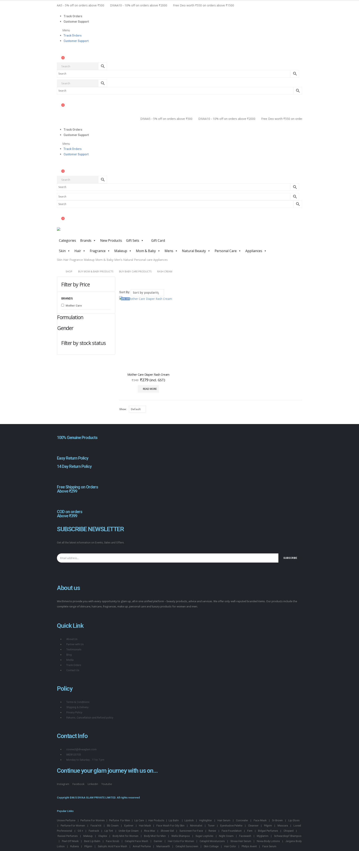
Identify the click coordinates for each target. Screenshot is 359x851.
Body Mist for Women (125, 836)
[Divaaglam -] (88, 231)
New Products (111, 240)
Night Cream (226, 836)
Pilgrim (268, 825)
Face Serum (269, 846)
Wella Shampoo (180, 836)
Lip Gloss (294, 820)
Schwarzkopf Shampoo (287, 836)
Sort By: (124, 292)
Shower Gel (167, 830)
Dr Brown (277, 820)
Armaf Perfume (142, 846)
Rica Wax (149, 830)
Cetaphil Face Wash (136, 841)
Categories (67, 240)
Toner (211, 825)
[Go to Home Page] (58, 271)
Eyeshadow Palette (231, 825)
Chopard (289, 830)
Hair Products (156, 820)
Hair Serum (224, 820)
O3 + (80, 830)
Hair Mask (145, 825)
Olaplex (102, 836)
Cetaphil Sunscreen (187, 846)
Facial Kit (96, 825)
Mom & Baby (146, 251)
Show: (123, 409)
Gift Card (157, 240)
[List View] (126, 285)
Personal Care (226, 251)
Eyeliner (128, 825)
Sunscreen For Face (191, 830)
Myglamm (262, 836)
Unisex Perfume (66, 820)
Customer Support (76, 21)
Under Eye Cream (129, 830)
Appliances (253, 251)
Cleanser (253, 825)
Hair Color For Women (181, 841)
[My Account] (60, 54)
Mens (169, 251)
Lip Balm (174, 820)
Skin (62, 251)
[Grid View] (121, 285)
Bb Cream (113, 825)
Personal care (143, 260)
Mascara (283, 825)
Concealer (242, 820)
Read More (150, 389)
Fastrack (94, 830)
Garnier (158, 841)
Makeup (120, 251)
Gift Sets (132, 240)
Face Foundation (232, 830)
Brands (85, 240)
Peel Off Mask (70, 841)
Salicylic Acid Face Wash (112, 846)
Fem (249, 830)
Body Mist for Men (155, 836)
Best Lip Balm (92, 841)
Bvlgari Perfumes (268, 830)
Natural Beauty (194, 251)
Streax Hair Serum (240, 841)
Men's (118, 260)
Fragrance (98, 251)
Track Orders (73, 16)
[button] (179, 30)
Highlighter (205, 820)
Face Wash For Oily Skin (170, 825)
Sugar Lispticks (204, 836)
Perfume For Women (92, 820)
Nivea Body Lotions (268, 841)
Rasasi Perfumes (68, 836)
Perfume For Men (119, 820)
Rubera (74, 846)
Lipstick (189, 820)
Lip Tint (109, 830)
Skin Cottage (211, 846)
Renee (212, 830)
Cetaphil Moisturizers (212, 841)
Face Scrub (112, 841)
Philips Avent (249, 846)
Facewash (245, 836)
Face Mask (260, 820)
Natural (128, 260)
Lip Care (139, 820)
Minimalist (196, 825)
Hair (77, 251)
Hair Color (230, 846)
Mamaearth (163, 846)
